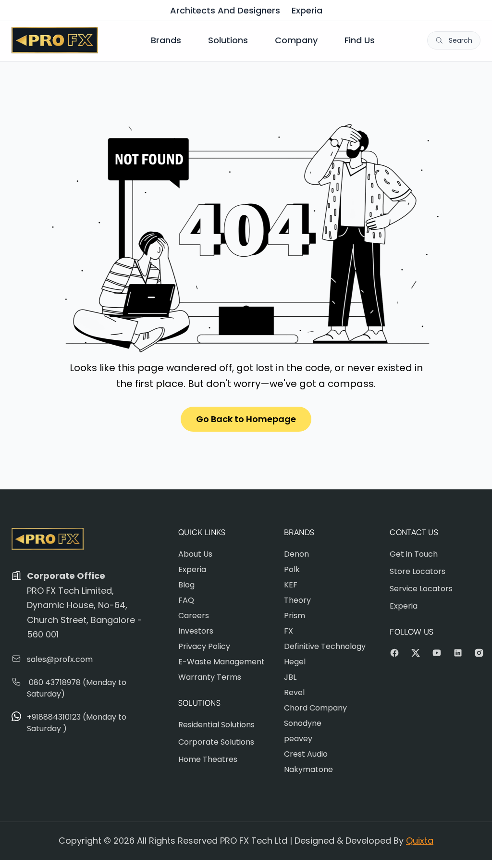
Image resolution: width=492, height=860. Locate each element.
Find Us (359, 40)
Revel (294, 692)
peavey (298, 738)
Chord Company (315, 707)
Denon (296, 554)
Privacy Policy (204, 646)
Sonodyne (302, 723)
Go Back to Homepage (246, 419)
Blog (186, 584)
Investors (195, 630)
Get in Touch (414, 554)
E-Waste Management (221, 661)
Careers (193, 615)
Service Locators (421, 588)
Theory (297, 600)
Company (296, 40)
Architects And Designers (225, 10)
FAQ (186, 600)
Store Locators (417, 571)
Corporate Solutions (216, 742)
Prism (294, 615)
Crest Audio (306, 754)
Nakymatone (308, 769)
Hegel (295, 661)
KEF (290, 584)
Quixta (419, 841)
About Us (195, 554)
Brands (166, 40)
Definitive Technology (325, 646)
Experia (307, 10)
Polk (292, 569)
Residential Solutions (216, 724)
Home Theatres (207, 759)
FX (288, 630)
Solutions (228, 40)
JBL (290, 677)
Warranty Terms (209, 677)
